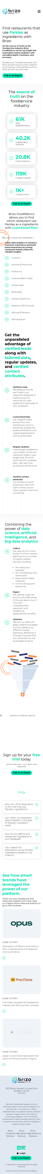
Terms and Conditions (28, 1171)
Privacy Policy (11, 1171)
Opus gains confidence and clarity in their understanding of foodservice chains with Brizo (20, 949)
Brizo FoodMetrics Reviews (12, 1133)
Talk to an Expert (13, 75)
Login (22, 1153)
